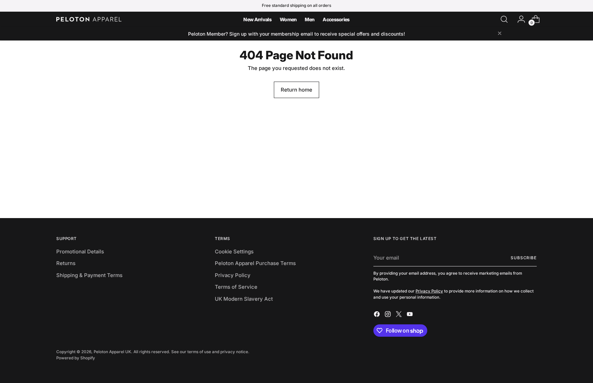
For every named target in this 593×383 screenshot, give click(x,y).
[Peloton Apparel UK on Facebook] (377, 315)
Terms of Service (236, 287)
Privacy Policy (233, 275)
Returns (65, 263)
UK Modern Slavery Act (244, 299)
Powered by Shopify (75, 358)
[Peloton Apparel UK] (88, 19)
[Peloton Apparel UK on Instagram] (388, 315)
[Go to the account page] (518, 19)
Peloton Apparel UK (112, 351)
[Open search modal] (504, 19)
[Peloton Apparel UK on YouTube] (410, 315)
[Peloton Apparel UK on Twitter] (399, 315)
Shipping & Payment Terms (89, 275)
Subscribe (524, 257)
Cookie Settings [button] (234, 251)
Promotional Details (80, 251)
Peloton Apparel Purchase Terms (255, 263)
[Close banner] (499, 34)
